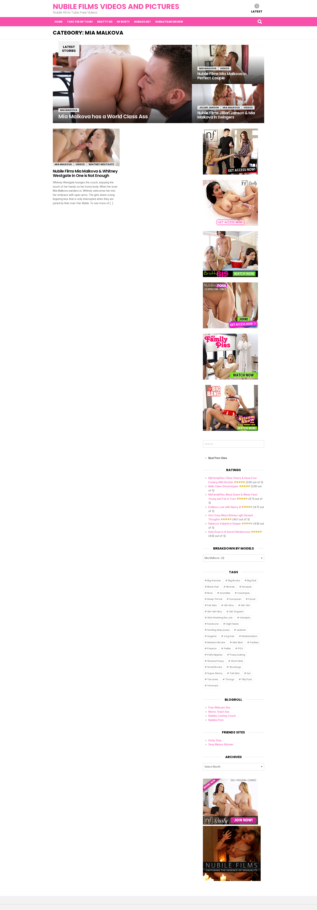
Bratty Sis (104, 22)
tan (249, 673)
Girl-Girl (245, 605)
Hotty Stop (214, 740)
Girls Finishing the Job (220, 617)
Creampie (243, 593)
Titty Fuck (246, 679)
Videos (224, 68)
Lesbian (241, 630)
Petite (227, 648)
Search (259, 21)
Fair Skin (212, 605)
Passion (212, 648)
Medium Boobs (216, 642)
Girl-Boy (229, 605)
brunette (225, 593)
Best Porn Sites (217, 458)
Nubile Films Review (169, 22)
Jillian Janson (209, 107)
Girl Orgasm (236, 611)
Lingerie (212, 636)
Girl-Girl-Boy (214, 611)
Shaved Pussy (215, 661)
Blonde (230, 586)
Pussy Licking (237, 654)
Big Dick (251, 580)
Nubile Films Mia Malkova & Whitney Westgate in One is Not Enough (85, 173)
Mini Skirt (238, 642)
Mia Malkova (68, 110)
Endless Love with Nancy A (224, 507)
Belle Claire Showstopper (223, 486)
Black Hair (213, 586)
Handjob (245, 617)
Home (59, 22)
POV (240, 648)
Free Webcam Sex (219, 707)
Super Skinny (215, 673)
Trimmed (212, 685)
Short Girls (237, 661)
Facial (251, 599)
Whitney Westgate (101, 164)
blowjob (247, 586)
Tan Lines (212, 679)
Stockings (235, 667)
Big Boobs (234, 580)
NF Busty (123, 22)
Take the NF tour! (80, 22)
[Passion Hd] (232, 880)
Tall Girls (235, 673)
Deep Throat (214, 599)
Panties (254, 642)
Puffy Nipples (215, 654)
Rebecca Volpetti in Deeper (224, 523)
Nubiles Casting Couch (222, 715)
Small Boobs (214, 667)
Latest (256, 11)
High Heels (232, 624)
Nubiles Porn (216, 720)
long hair (229, 636)
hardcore (213, 624)
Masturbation (249, 636)
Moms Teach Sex (218, 711)
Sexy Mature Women (220, 744)
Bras (210, 593)
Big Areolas (214, 580)
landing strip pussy (218, 630)
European (235, 599)
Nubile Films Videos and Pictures (116, 6)
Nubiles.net (142, 22)
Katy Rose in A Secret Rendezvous (229, 532)
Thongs (229, 679)
